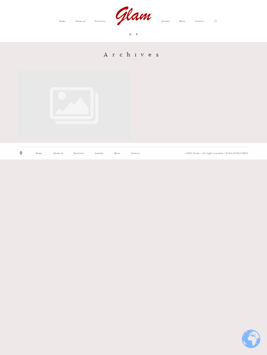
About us (80, 21)
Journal (166, 21)
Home (62, 21)
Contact (199, 21)
